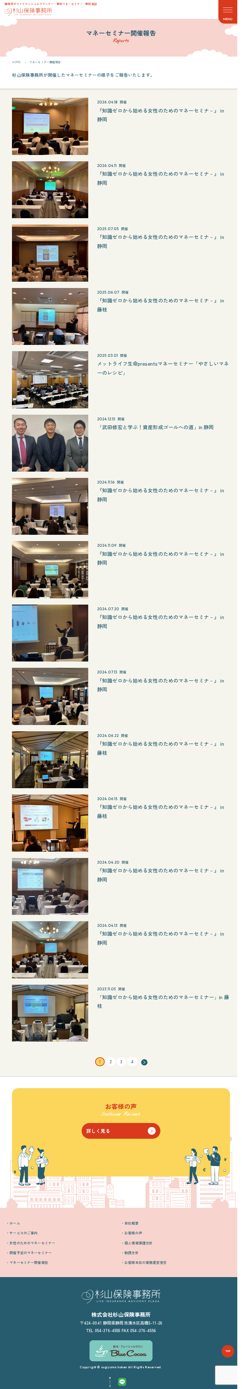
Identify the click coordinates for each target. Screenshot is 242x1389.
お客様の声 (133, 1232)
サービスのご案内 (23, 1232)
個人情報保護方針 (138, 1242)
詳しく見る (98, 1130)
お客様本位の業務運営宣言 (145, 1262)
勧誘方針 (131, 1252)
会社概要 (131, 1223)
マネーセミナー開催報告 (28, 1262)
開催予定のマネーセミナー (30, 1252)
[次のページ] (144, 1061)
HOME (16, 62)
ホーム (14, 1223)
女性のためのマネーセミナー (32, 1242)
